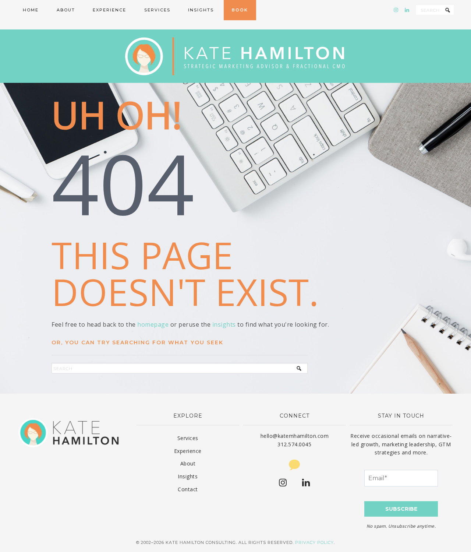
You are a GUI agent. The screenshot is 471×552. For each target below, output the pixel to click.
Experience (188, 450)
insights (224, 324)
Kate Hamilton (235, 56)
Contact (188, 489)
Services (187, 438)
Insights (188, 476)
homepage (153, 324)
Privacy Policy (314, 542)
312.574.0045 (294, 444)
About (188, 463)
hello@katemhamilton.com (295, 435)
